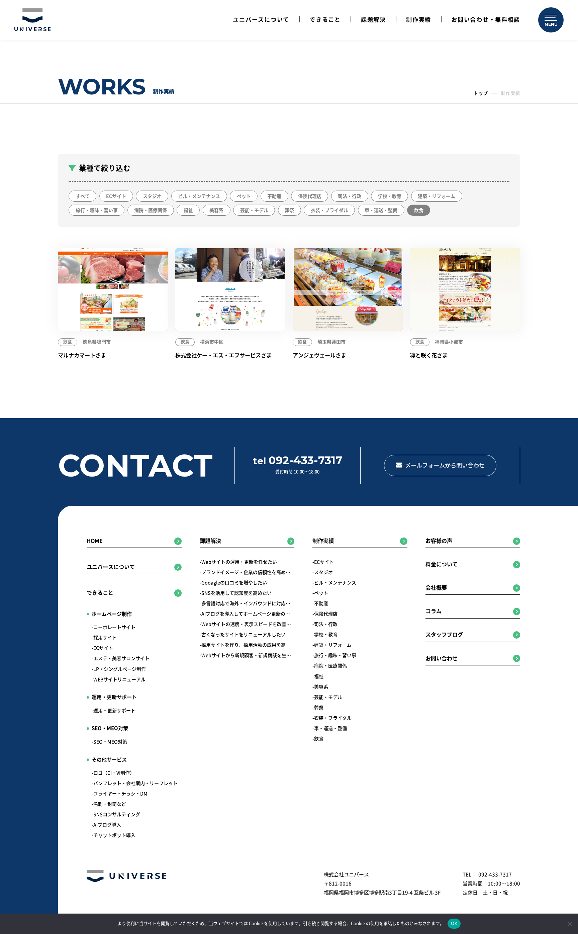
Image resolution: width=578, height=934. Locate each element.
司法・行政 (349, 196)
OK (454, 923)
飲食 (418, 210)
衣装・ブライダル (329, 210)
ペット (244, 196)
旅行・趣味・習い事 (97, 210)
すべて (83, 196)
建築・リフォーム (436, 196)
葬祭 (289, 210)
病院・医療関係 (150, 210)
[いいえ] (569, 923)
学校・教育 (389, 196)
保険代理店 (309, 196)
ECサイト (116, 196)
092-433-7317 (495, 874)
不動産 (274, 196)
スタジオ (152, 196)
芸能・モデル (254, 210)
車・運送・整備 (381, 210)
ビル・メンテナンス (199, 196)
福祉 (188, 210)
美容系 (216, 210)
